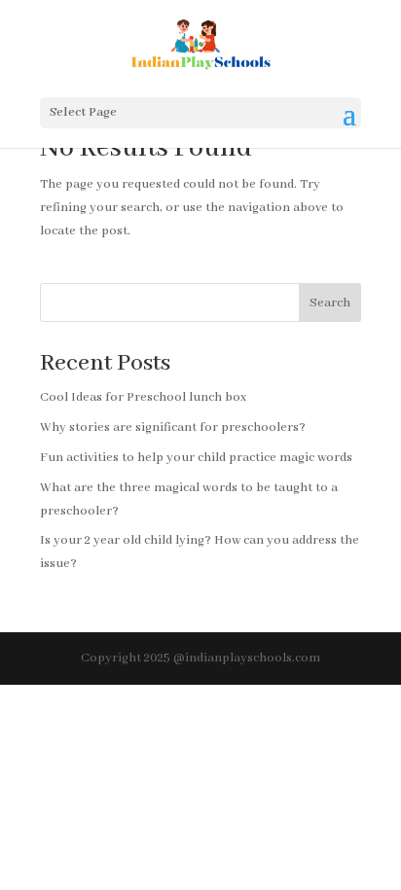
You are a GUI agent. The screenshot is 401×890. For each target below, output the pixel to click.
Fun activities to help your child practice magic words (196, 457)
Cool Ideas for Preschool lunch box (143, 397)
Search (330, 303)
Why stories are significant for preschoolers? (173, 427)
